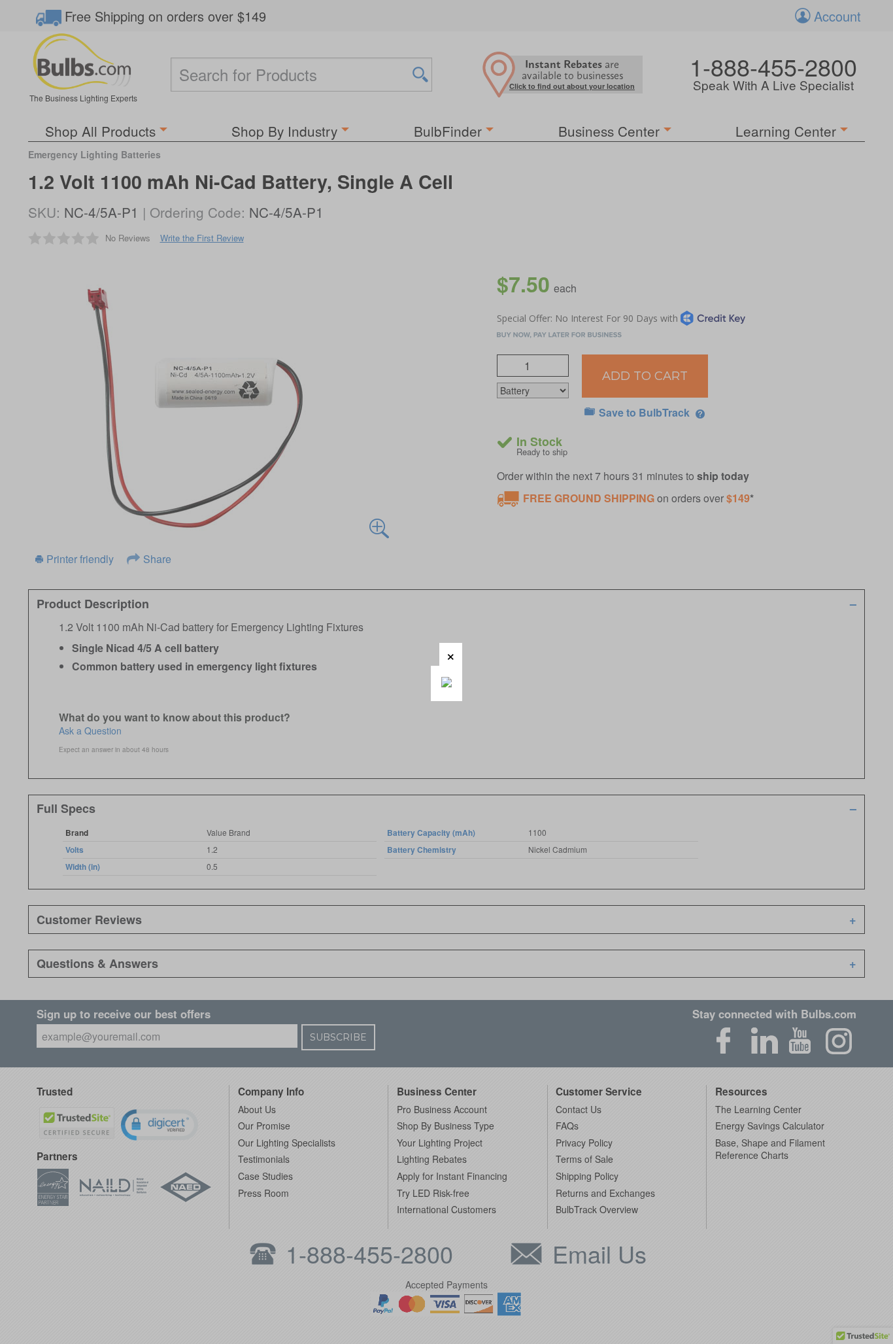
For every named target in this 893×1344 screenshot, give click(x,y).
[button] (450, 654)
